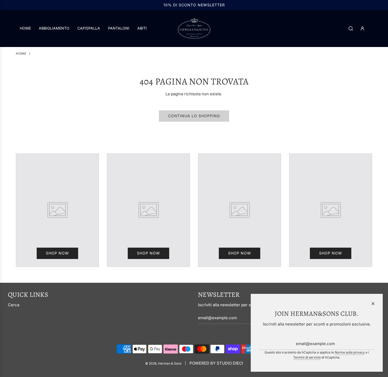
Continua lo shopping (194, 116)
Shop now (57, 253)
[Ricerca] (351, 28)
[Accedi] (362, 28)
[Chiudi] (373, 303)
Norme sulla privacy (350, 352)
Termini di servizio (307, 357)
